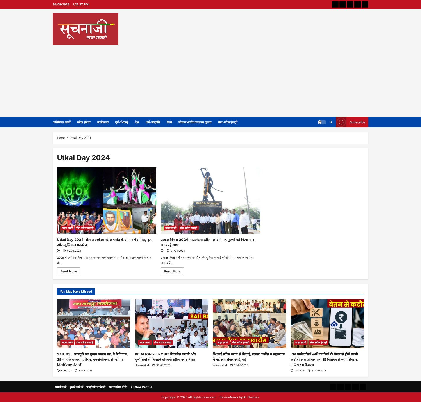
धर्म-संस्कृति (153, 122)
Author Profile (141, 387)
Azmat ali (66, 370)
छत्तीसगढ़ (103, 122)
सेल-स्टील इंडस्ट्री (227, 122)
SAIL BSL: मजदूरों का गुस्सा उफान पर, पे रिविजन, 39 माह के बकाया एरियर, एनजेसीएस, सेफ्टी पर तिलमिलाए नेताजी (92, 359)
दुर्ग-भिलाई (121, 122)
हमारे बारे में (76, 387)
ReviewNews (229, 397)
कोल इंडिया (84, 122)
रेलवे (169, 122)
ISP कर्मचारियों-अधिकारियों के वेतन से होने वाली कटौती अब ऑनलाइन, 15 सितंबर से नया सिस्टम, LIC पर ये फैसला (324, 359)
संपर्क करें (60, 387)
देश (137, 122)
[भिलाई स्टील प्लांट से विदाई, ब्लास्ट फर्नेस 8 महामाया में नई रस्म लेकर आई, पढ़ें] (249, 323)
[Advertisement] (209, 79)
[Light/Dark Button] (322, 122)
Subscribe (357, 122)
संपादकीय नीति (118, 387)
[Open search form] (331, 122)
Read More (70, 272)
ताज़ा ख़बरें (67, 228)
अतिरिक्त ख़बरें (62, 122)
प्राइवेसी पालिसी (95, 387)
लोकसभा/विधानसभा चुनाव (194, 122)
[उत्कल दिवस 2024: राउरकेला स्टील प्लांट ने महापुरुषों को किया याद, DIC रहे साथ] (210, 200)
